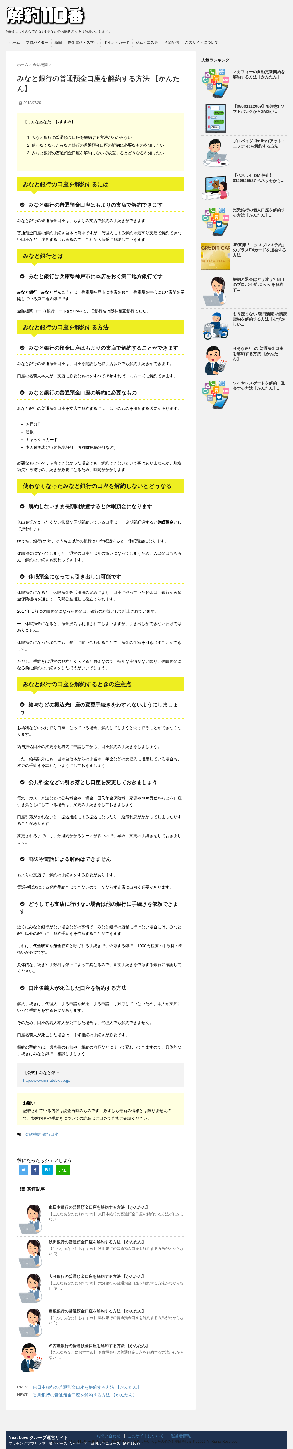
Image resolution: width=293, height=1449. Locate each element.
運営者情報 (181, 1436)
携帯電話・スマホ (83, 42)
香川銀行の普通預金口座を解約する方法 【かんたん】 (85, 1394)
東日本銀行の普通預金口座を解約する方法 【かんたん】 (99, 1207)
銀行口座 (50, 1134)
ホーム (14, 42)
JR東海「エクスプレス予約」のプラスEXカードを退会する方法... (259, 249)
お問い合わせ (108, 1436)
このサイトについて (201, 42)
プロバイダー (37, 42)
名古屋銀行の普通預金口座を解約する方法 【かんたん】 (99, 1345)
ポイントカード (117, 42)
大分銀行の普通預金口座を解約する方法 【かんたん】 (97, 1276)
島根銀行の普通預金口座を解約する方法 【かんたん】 (97, 1311)
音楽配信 (171, 42)
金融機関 (33, 1134)
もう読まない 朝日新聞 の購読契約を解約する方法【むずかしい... (260, 319)
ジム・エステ (147, 42)
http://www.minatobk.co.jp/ (46, 1080)
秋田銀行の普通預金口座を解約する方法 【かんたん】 (97, 1242)
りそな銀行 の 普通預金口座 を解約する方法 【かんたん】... (258, 353)
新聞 (58, 42)
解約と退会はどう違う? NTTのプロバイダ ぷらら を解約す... (259, 284)
